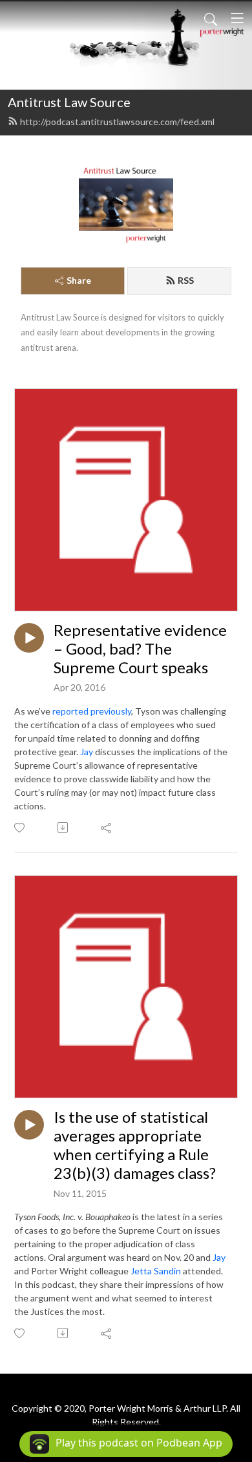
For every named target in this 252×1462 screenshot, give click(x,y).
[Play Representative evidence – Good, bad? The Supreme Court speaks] (29, 638)
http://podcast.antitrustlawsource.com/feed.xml (117, 121)
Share (79, 280)
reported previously (91, 711)
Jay (86, 751)
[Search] (210, 18)
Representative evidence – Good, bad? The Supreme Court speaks (140, 649)
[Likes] (20, 828)
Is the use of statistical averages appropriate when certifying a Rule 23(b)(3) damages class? (135, 1144)
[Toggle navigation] (237, 18)
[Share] (107, 827)
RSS (186, 280)
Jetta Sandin (156, 1270)
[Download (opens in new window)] (63, 827)
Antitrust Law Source (69, 102)
